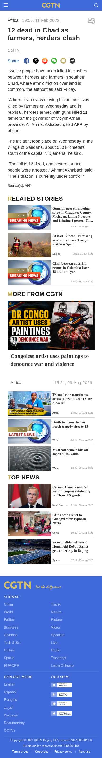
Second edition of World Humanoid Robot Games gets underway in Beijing (70, 546)
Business (11, 627)
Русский (11, 715)
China (8, 604)
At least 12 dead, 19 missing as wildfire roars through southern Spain (72, 240)
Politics (9, 620)
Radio (55, 650)
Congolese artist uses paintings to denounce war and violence (49, 360)
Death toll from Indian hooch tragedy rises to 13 (70, 424)
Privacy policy (63, 751)
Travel (55, 604)
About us (84, 751)
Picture (56, 620)
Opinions (11, 635)
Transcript (58, 658)
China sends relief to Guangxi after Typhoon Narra (69, 519)
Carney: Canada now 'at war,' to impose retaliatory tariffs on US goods (71, 491)
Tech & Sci (12, 643)
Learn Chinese (62, 665)
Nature (56, 612)
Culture (9, 650)
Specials (57, 635)
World (8, 612)
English (9, 684)
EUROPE (11, 665)
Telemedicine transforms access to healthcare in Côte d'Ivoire (72, 399)
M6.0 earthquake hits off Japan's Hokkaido (70, 452)
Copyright (41, 751)
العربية (9, 708)
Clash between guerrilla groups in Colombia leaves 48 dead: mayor (71, 268)
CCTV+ (10, 730)
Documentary (14, 723)
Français (10, 700)
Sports (9, 658)
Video (55, 627)
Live (54, 643)
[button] (11, 253)
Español (10, 692)
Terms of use (20, 751)
